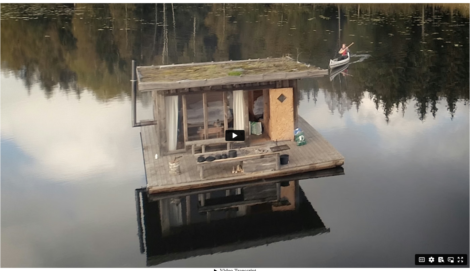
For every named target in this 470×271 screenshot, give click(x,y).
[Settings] (431, 259)
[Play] (235, 135)
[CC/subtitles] (422, 259)
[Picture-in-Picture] (451, 259)
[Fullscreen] (460, 259)
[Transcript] (441, 259)
